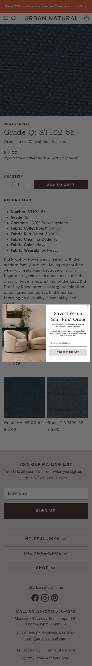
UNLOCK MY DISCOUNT (68, 352)
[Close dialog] (87, 306)
